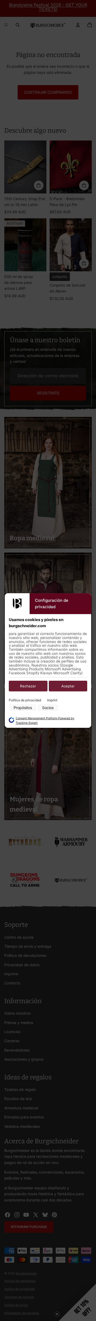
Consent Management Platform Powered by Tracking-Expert (45, 721)
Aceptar (68, 686)
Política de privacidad (25, 700)
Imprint (52, 700)
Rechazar (28, 686)
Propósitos (23, 707)
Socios (48, 707)
